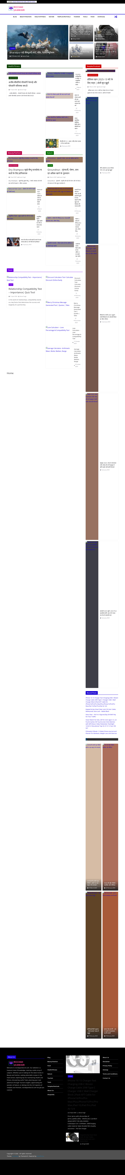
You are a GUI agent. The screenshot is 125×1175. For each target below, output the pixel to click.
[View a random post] (115, 16)
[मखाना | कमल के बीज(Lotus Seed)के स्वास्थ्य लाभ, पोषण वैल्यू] (60, 228)
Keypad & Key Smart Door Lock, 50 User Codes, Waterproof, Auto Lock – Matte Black (105, 33)
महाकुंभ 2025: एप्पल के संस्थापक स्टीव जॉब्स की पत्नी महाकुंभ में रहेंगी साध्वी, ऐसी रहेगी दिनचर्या (108, 465)
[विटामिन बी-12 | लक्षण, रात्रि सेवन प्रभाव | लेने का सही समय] (52, 143)
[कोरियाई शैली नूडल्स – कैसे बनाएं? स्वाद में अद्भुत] (93, 965)
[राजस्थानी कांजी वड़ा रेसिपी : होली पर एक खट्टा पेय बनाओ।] (93, 817)
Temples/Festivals (64, 17)
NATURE (51, 17)
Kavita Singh (25, 56)
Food (92, 17)
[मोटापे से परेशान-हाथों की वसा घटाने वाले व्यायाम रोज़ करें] (59, 104)
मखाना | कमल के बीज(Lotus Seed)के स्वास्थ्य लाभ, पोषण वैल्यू (78, 225)
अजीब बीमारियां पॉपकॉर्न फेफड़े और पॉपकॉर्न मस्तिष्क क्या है (23, 83)
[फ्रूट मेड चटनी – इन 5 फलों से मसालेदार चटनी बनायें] (110, 965)
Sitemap (105, 1070)
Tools (85, 17)
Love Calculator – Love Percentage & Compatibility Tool (76, 333)
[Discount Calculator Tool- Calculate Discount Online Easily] (59, 288)
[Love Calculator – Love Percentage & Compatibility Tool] (58, 336)
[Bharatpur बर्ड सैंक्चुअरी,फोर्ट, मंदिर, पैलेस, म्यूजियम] (37, 26)
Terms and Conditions (110, 1074)
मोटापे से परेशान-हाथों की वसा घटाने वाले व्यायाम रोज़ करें (78, 100)
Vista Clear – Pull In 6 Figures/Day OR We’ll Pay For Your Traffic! (23, 3)
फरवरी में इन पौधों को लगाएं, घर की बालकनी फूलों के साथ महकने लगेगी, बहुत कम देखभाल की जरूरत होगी (78, 198)
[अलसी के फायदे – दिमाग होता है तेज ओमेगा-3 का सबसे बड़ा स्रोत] (60, 253)
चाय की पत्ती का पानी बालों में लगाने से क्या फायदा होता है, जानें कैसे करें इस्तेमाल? (31, 241)
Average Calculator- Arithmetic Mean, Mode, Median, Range (77, 355)
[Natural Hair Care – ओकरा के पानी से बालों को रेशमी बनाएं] (21, 200)
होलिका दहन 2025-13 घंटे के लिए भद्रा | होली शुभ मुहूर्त (100, 81)
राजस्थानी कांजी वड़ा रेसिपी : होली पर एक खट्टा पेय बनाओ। (93, 883)
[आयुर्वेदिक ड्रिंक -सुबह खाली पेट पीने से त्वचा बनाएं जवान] (21, 225)
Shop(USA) (101, 17)
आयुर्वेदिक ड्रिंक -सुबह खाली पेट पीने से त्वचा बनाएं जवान (39, 222)
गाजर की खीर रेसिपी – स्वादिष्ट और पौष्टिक (110, 884)
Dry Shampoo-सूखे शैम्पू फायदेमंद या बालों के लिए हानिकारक (25, 171)
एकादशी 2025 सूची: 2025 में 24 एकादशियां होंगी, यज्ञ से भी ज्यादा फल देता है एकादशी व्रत (108, 613)
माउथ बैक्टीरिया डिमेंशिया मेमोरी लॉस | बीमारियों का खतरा (78, 123)
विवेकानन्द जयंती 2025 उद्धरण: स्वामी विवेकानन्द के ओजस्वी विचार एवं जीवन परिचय (108, 317)
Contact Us (106, 1078)
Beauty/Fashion (25, 17)
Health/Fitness (40, 17)
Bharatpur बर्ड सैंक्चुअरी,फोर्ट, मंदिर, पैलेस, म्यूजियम (31, 52)
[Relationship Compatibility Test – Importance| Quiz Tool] (25, 279)
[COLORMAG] (16, 1062)
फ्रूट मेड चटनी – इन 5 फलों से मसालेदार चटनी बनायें (110, 1031)
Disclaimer (106, 1061)
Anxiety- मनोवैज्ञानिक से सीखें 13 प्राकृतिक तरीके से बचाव (78, 79)
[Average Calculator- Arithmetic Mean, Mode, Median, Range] (59, 358)
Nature (49, 1074)
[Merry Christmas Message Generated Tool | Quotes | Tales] (59, 313)
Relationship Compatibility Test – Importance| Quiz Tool (25, 290)
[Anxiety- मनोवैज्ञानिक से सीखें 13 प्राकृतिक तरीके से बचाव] (60, 82)
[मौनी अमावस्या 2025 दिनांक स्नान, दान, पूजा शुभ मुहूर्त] (92, 170)
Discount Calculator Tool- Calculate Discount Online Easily (78, 284)
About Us (50, 1090)
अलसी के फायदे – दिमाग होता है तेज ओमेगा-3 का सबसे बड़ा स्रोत (78, 250)
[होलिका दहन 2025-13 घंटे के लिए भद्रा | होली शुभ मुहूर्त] (102, 71)
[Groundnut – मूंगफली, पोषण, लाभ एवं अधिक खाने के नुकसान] (64, 160)
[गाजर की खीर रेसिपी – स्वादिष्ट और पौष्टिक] (110, 817)
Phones (70, 1076)
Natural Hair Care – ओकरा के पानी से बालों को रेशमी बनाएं (39, 197)
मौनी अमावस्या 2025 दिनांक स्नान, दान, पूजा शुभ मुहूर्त (107, 169)
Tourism (77, 17)
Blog (15, 17)
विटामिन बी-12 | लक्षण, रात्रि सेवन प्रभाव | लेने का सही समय (70, 142)
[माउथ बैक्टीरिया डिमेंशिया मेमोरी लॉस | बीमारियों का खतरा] (59, 127)
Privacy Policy (107, 1066)
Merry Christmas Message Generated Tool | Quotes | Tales (77, 309)
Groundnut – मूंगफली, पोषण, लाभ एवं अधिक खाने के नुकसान (63, 171)
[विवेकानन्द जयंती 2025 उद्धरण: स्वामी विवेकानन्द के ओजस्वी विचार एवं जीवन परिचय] (92, 318)
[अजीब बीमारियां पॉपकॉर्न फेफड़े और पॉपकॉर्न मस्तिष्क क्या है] (25, 73)
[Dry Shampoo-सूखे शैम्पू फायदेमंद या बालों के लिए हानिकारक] (25, 160)
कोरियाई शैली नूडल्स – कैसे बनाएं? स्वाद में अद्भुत (93, 1031)
